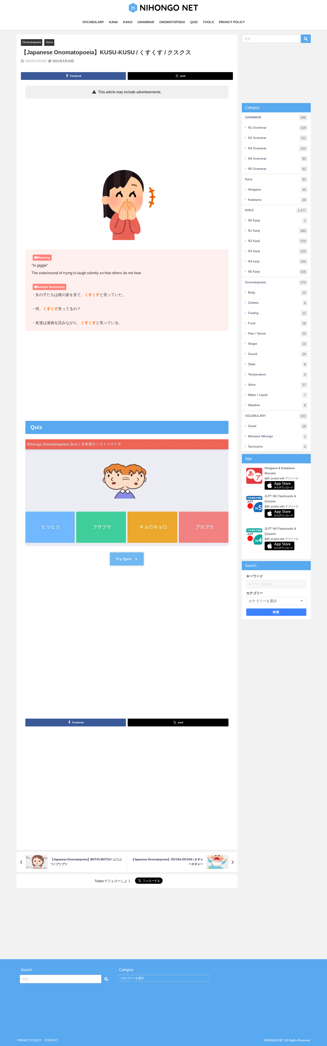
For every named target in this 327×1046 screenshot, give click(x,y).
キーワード (254, 576)
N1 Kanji (277, 230)
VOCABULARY (93, 22)
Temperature (277, 374)
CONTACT (51, 1040)
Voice (49, 42)
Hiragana (277, 189)
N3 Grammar (277, 148)
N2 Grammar (277, 138)
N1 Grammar (277, 127)
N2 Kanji (277, 241)
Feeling (277, 313)
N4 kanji (277, 261)
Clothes (277, 302)
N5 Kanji (277, 271)
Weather (277, 405)
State (277, 364)
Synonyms (277, 446)
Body (277, 292)
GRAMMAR (145, 22)
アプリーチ (292, 478)
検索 (276, 612)
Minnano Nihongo (277, 436)
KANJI (127, 22)
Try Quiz (124, 559)
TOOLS (208, 22)
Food (277, 323)
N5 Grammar (277, 168)
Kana (275, 179)
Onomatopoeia (31, 42)
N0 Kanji (277, 220)
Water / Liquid (277, 395)
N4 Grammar (277, 158)
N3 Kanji (277, 251)
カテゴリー (254, 593)
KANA (113, 22)
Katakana (277, 199)
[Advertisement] (126, 134)
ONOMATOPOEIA (172, 22)
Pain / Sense (277, 333)
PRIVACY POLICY (232, 22)
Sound (277, 354)
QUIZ (194, 22)
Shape (277, 343)
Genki (277, 426)
